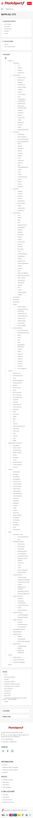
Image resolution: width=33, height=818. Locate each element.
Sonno (19, 567)
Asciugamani (16, 445)
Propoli (19, 127)
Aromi (14, 378)
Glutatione (20, 162)
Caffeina (20, 237)
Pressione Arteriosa (22, 610)
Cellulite (19, 636)
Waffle (14, 440)
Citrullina (20, 155)
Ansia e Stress (21, 546)
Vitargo (19, 205)
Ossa (19, 539)
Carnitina (20, 150)
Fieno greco (21, 249)
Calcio (19, 335)
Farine (14, 411)
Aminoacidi (16, 132)
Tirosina (20, 184)
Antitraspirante (16, 479)
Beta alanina (21, 148)
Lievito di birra (21, 117)
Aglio (19, 220)
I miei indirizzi (6, 797)
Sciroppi (15, 435)
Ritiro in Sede (7, 695)
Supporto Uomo (17, 643)
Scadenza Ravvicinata (18, 659)
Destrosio (20, 196)
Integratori (10, 60)
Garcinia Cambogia (22, 253)
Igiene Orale (16, 512)
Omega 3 (20, 70)
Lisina (19, 172)
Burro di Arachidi (17, 395)
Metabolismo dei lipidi (23, 591)
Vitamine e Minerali (17, 328)
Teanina (19, 181)
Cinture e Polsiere (17, 450)
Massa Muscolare (17, 631)
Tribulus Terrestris (22, 292)
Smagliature (16, 524)
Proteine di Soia (21, 318)
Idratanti (15, 510)
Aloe (19, 222)
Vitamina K (20, 366)
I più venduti (7, 26)
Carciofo (20, 239)
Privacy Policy (7, 691)
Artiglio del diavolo (22, 225)
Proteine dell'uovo (22, 313)
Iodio (19, 342)
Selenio (19, 351)
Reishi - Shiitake (21, 278)
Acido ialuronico (22, 77)
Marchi (10, 664)
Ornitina (19, 174)
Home (5, 674)
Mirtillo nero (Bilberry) (23, 273)
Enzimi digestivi (21, 94)
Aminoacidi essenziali (23, 139)
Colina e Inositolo (22, 87)
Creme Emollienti (17, 486)
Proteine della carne (22, 316)
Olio (14, 421)
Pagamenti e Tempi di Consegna (12, 684)
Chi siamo (6, 679)
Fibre (19, 96)
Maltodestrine (21, 201)
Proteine (15, 304)
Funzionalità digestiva (23, 615)
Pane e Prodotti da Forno (19, 426)
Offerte (10, 655)
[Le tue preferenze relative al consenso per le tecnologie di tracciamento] (30, 815)
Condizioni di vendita (9, 681)
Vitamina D (20, 361)
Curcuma (20, 244)
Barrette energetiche (18, 380)
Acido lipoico (21, 80)
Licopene (20, 268)
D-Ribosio (20, 193)
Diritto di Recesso (8, 688)
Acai (19, 215)
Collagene (20, 89)
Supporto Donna (17, 634)
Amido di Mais (21, 208)
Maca (19, 270)
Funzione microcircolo (23, 605)
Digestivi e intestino (18, 612)
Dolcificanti (16, 409)
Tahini (14, 438)
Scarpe (14, 460)
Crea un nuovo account (9, 46)
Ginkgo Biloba (21, 256)
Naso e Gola (21, 563)
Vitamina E (20, 363)
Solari (14, 527)
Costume (15, 467)
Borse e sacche (17, 447)
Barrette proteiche (17, 383)
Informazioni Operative (9, 677)
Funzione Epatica (22, 627)
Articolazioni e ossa (18, 534)
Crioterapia (15, 498)
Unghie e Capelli (21, 572)
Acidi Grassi (16, 63)
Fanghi (14, 508)
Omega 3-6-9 (21, 72)
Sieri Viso (15, 522)
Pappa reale (20, 122)
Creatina (20, 92)
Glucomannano (21, 261)
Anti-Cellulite (16, 476)
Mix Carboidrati (21, 203)
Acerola (19, 217)
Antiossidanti (21, 549)
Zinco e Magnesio (22, 368)
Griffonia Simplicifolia (23, 263)
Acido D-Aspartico (22, 136)
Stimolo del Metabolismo (24, 593)
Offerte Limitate (17, 657)
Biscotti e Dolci (16, 387)
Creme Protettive (17, 491)
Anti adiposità (16, 472)
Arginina (20, 146)
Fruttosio (20, 198)
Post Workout (16, 297)
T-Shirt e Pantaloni (17, 464)
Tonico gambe (16, 529)
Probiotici (20, 124)
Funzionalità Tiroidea (23, 556)
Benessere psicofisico (18, 541)
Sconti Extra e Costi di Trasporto (12, 686)
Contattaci (5, 772)
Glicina (19, 158)
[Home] (5, 58)
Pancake (15, 423)
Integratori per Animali (23, 129)
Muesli (14, 416)
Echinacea (20, 246)
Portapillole (16, 457)
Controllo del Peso (17, 575)
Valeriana (20, 294)
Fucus (19, 251)
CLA (19, 65)
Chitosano (20, 82)
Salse (14, 433)
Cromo (19, 337)
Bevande (15, 385)
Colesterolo (20, 598)
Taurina (19, 179)
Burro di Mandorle (17, 397)
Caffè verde (20, 234)
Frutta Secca (16, 414)
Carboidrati (15, 189)
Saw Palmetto (21, 282)
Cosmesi (10, 469)
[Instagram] (12, 751)
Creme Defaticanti (17, 484)
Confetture (15, 399)
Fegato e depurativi (17, 619)
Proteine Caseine (22, 306)
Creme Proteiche (17, 404)
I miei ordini (5, 794)
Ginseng (20, 258)
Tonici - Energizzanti (22, 570)
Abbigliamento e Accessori (15, 443)
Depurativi (20, 622)
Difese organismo (22, 553)
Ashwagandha (21, 227)
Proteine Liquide (22, 320)
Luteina (19, 120)
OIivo (19, 287)
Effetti (9, 532)
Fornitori (6, 33)
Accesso (6, 44)
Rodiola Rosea (21, 280)
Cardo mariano (21, 241)
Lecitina (19, 115)
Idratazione (20, 110)
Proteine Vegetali (22, 325)
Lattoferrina (20, 112)
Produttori (7, 717)
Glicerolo (20, 68)
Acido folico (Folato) (23, 330)
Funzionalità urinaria (22, 624)
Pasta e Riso (16, 428)
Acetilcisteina (21, 134)
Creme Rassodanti (17, 493)
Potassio (20, 349)
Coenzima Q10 (21, 84)
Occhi (19, 565)
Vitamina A (20, 354)
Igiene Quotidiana (17, 515)
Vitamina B (20, 356)
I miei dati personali (7, 799)
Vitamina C (20, 358)
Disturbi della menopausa (24, 641)
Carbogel (20, 191)
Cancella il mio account (8, 802)
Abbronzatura (21, 544)
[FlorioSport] (15, 3)
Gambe (19, 607)
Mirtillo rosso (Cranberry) (24, 275)
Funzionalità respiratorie (19, 629)
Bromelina (20, 232)
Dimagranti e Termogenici (24, 579)
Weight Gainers (21, 103)
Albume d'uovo (16, 373)
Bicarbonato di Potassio (23, 332)
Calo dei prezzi (7, 28)
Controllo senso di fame (23, 582)
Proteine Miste (21, 323)
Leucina (19, 169)
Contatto (6, 701)
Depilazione (16, 500)
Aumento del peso (22, 577)
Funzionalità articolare (23, 536)
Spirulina (20, 285)
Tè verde (20, 290)
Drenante (15, 505)
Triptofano (20, 186)
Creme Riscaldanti (17, 496)
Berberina (20, 229)
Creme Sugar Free (17, 407)
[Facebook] (8, 751)
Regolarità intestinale (23, 617)
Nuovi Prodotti (7, 24)
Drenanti (20, 584)
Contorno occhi (17, 481)
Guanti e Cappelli (17, 452)
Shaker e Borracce (17, 462)
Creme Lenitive (16, 488)
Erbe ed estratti (16, 213)
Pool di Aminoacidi (22, 177)
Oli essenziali (16, 517)
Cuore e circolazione (18, 596)
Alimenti (10, 370)
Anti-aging (15, 474)
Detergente (15, 503)
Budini (14, 390)
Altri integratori (16, 75)
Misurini (15, 455)
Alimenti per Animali (18, 375)
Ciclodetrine (20, 210)
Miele (14, 419)
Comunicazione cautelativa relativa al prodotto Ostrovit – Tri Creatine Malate (15, 698)
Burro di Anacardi (17, 392)
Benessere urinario (22, 551)
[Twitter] (3, 751)
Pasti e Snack (16, 431)
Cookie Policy (7, 693)
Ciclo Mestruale (21, 639)
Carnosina (20, 153)
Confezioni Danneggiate (19, 662)
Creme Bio (15, 402)
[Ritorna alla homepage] (2, 9)
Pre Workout (16, 299)
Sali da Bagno (16, 520)
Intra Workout (16, 302)
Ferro (19, 340)
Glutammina (21, 160)
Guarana (20, 266)
